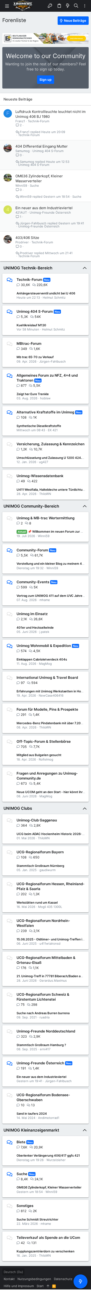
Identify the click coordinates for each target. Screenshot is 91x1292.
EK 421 (53, 430)
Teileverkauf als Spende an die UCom (48, 1237)
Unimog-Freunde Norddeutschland (46, 1031)
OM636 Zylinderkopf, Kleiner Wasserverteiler (49, 1187)
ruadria (44, 1017)
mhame (44, 600)
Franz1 (20, 121)
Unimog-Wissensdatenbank (40, 476)
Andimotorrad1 (48, 1118)
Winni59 (21, 185)
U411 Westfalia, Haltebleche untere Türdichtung (51, 489)
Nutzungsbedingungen (34, 1279)
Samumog (22, 151)
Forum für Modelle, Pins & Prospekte (47, 709)
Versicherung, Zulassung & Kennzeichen (50, 444)
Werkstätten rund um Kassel (37, 902)
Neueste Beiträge (18, 99)
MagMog (45, 663)
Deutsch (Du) (13, 1272)
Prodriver (22, 242)
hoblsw (45, 398)
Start (40, 1286)
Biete (21, 1142)
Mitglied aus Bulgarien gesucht (39, 755)
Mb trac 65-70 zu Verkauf (35, 357)
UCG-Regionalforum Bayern (40, 852)
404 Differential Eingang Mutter (41, 146)
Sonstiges (25, 1205)
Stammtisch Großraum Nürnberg (40, 866)
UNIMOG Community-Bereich (31, 506)
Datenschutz (63, 1279)
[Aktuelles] (68, 6)
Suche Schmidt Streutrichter (37, 1219)
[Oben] (48, 1285)
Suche (34, 185)
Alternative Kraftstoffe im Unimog (45, 412)
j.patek (44, 632)
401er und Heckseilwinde (35, 627)
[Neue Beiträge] (81, 1281)
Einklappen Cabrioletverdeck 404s (42, 659)
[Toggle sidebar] (85, 6)
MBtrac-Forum (29, 343)
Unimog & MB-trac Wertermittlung (45, 518)
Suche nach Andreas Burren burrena (43, 1013)
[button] (7, 6)
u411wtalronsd (49, 943)
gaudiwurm (47, 870)
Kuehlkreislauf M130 (31, 325)
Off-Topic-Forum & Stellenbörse (44, 741)
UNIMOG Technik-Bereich (28, 268)
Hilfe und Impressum (19, 1286)
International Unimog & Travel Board (47, 677)
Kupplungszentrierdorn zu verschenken (45, 1251)
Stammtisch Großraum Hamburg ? (41, 1045)
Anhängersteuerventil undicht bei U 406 (46, 293)
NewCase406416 (51, 695)
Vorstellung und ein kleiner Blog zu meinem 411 (51, 563)
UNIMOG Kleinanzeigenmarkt (31, 1130)
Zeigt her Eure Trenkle (33, 394)
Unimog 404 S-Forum (47, 151)
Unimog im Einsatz (32, 614)
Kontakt (9, 1279)
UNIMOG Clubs (18, 808)
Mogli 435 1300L (50, 907)
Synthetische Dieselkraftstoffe (39, 426)
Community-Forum (32, 550)
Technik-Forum (38, 121)
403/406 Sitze (27, 237)
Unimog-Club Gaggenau (37, 820)
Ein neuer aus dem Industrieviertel (44, 208)
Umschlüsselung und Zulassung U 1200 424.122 (52, 458)
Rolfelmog (46, 759)
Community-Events (33, 582)
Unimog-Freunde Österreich (50, 212)
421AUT (21, 212)
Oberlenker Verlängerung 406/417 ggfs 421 (48, 1155)
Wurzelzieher (56, 1160)
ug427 (43, 462)
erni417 (45, 1049)
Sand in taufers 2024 (32, 1113)
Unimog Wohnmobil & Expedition (44, 645)
